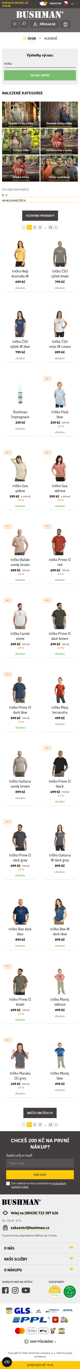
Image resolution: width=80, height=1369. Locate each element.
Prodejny (53, 3)
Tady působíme (41, 1341)
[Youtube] (26, 1290)
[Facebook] (5, 1290)
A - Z (4, 195)
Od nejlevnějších (14, 200)
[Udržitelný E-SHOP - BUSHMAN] (70, 1292)
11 (50, 227)
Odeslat (40, 1175)
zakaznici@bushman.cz (30, 1227)
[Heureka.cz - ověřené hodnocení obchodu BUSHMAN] (55, 1292)
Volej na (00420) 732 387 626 (34, 1212)
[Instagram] (15, 1290)
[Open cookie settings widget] (7, 1362)
